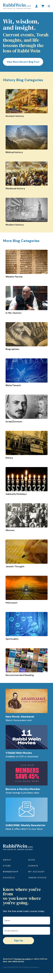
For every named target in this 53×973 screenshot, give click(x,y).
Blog (31, 860)
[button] (49, 6)
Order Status (37, 877)
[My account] (36, 6)
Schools (9, 877)
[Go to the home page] (17, 6)
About (7, 860)
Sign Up (18, 940)
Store (7, 865)
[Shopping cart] (42, 6)
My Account (36, 871)
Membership (10, 871)
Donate (33, 865)
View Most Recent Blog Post (23, 61)
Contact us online (22, 959)
